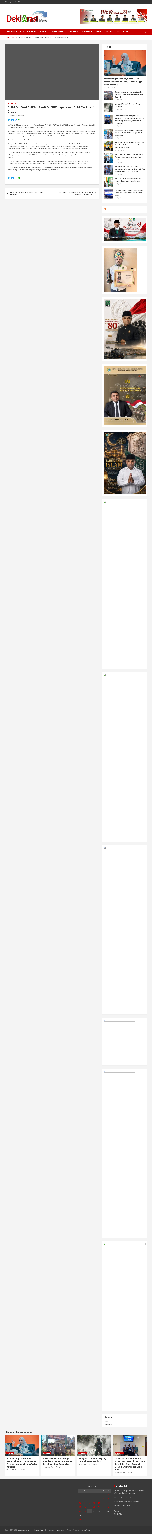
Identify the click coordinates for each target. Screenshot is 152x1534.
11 (85, 1503)
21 (99, 1507)
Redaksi (106, 1422)
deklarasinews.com (25, 1530)
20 (94, 1507)
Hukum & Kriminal (58, 32)
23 (108, 1507)
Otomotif (12, 103)
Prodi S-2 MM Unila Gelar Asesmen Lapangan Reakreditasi (26, 193)
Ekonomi (42, 32)
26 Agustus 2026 (12, 1470)
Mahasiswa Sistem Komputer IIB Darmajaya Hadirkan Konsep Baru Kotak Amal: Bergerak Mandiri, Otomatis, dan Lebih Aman (130, 1464)
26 (89, 1511)
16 (108, 1503)
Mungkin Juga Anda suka (19, 1432)
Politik (98, 32)
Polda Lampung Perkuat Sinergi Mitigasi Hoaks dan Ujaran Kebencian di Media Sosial (129, 192)
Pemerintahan (27, 32)
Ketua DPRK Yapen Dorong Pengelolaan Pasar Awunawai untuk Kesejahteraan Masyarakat (129, 132)
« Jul (79, 1519)
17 (80, 1507)
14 (99, 1503)
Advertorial (122, 32)
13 (94, 1503)
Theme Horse (60, 1530)
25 (85, 1511)
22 (104, 1507)
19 (89, 1507)
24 (80, 1511)
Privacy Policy (39, 1530)
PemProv (10, 1453)
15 (104, 1503)
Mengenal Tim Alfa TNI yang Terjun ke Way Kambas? (92, 1460)
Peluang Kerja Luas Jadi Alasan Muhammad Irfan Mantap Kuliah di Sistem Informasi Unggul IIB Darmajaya (130, 169)
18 (85, 1507)
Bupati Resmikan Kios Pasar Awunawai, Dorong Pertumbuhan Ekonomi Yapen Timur (129, 157)
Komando (109, 32)
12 (89, 1503)
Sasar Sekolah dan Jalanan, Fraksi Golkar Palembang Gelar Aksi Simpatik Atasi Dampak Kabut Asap (130, 144)
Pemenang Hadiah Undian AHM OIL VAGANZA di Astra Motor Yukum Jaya (75, 193)
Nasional (10, 32)
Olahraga (73, 32)
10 (80, 1503)
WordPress (86, 1530)
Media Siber (108, 1424)
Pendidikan (87, 32)
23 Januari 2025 (13, 116)
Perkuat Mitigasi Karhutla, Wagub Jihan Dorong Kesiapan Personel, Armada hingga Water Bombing (123, 82)
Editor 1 (23, 116)
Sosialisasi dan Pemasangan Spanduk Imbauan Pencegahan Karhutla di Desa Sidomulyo (129, 94)
